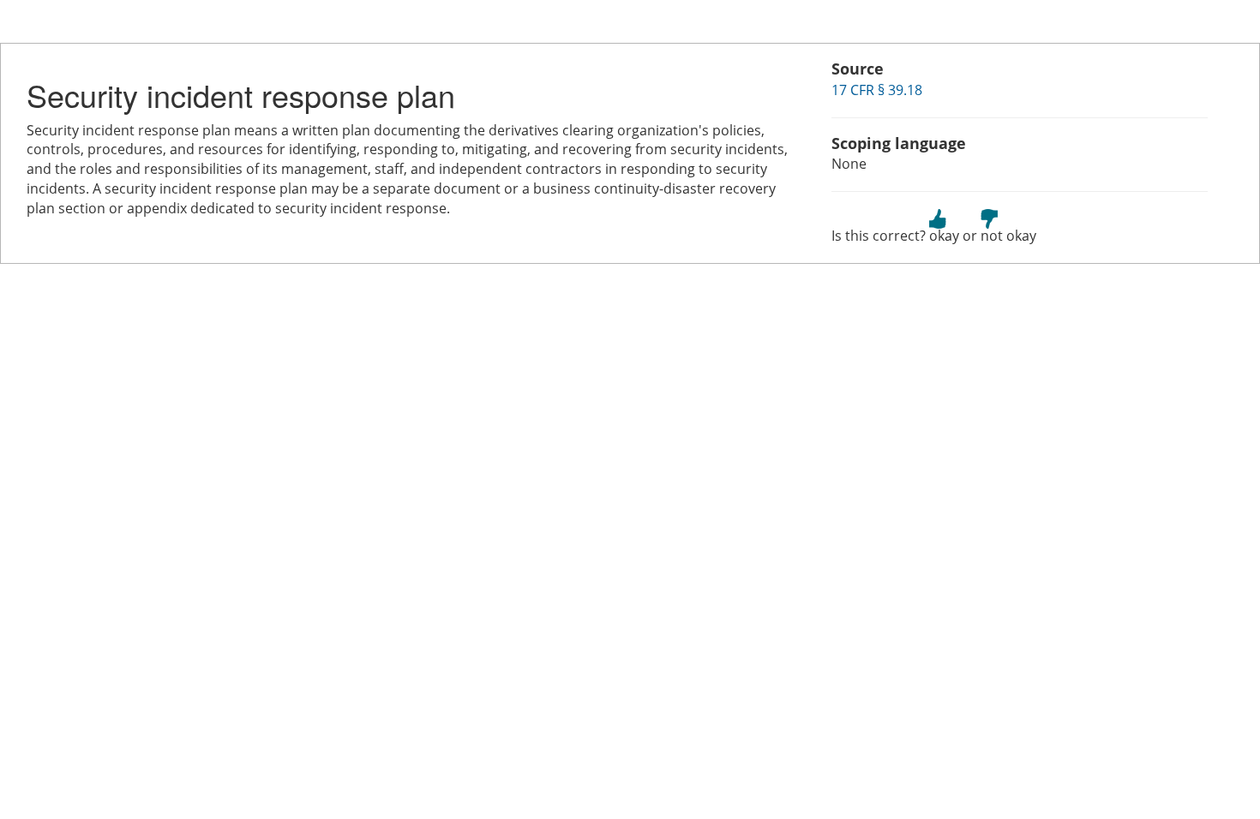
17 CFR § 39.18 (876, 90)
